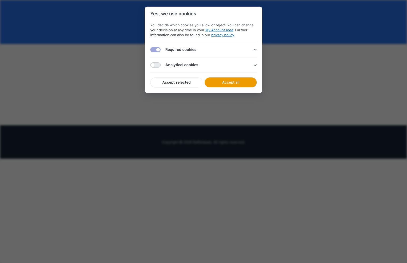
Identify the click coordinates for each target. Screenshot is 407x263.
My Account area (219, 30)
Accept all (231, 82)
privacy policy (222, 35)
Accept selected (176, 82)
